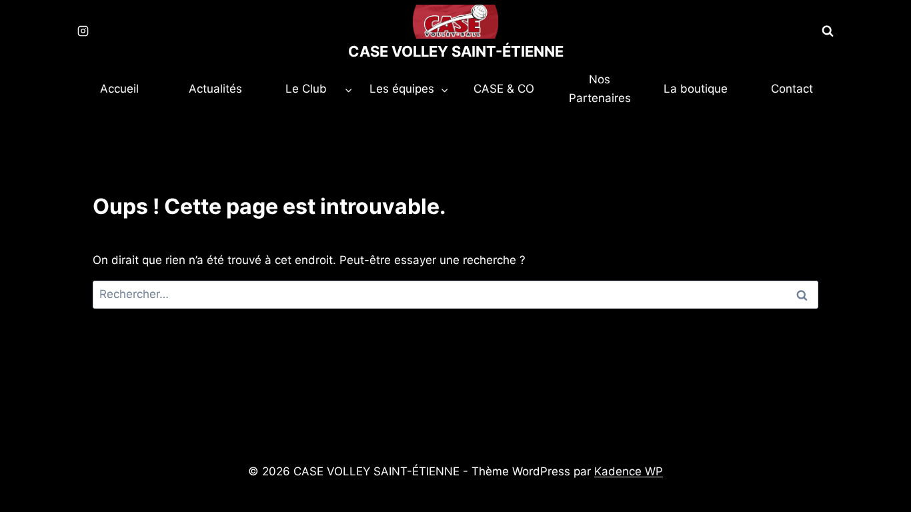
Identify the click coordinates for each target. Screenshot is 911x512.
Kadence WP (628, 471)
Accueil (119, 88)
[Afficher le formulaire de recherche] (828, 31)
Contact (792, 88)
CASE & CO (504, 88)
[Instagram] (82, 31)
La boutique (696, 88)
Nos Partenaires (600, 88)
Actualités (215, 88)
